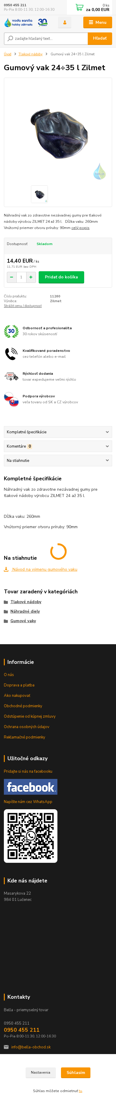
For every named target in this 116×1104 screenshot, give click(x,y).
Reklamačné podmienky (24, 737)
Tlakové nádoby (30, 54)
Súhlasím (76, 1072)
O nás (9, 675)
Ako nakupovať (17, 695)
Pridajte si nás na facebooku (28, 771)
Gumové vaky (23, 621)
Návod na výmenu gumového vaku (44, 569)
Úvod (7, 54)
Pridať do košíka (61, 277)
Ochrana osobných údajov (26, 727)
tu (80, 1091)
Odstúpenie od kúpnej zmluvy (30, 716)
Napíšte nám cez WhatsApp (28, 802)
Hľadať (99, 38)
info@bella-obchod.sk (31, 1047)
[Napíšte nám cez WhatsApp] (30, 835)
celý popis (80, 227)
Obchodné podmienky (23, 706)
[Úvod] (26, 22)
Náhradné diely (25, 611)
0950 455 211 (15, 5)
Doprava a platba (19, 685)
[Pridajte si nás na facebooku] (30, 786)
